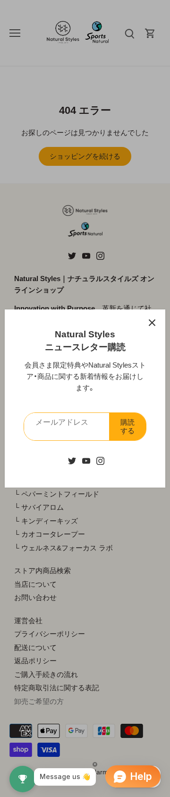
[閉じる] (152, 322)
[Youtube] (86, 460)
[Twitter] (72, 460)
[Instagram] (100, 460)
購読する (127, 426)
